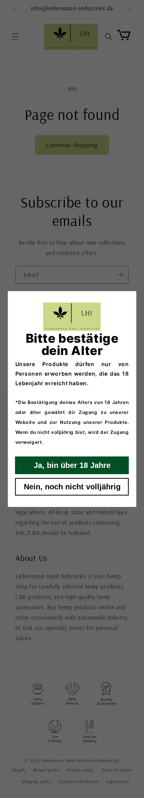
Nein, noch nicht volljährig (72, 486)
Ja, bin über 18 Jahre (72, 465)
